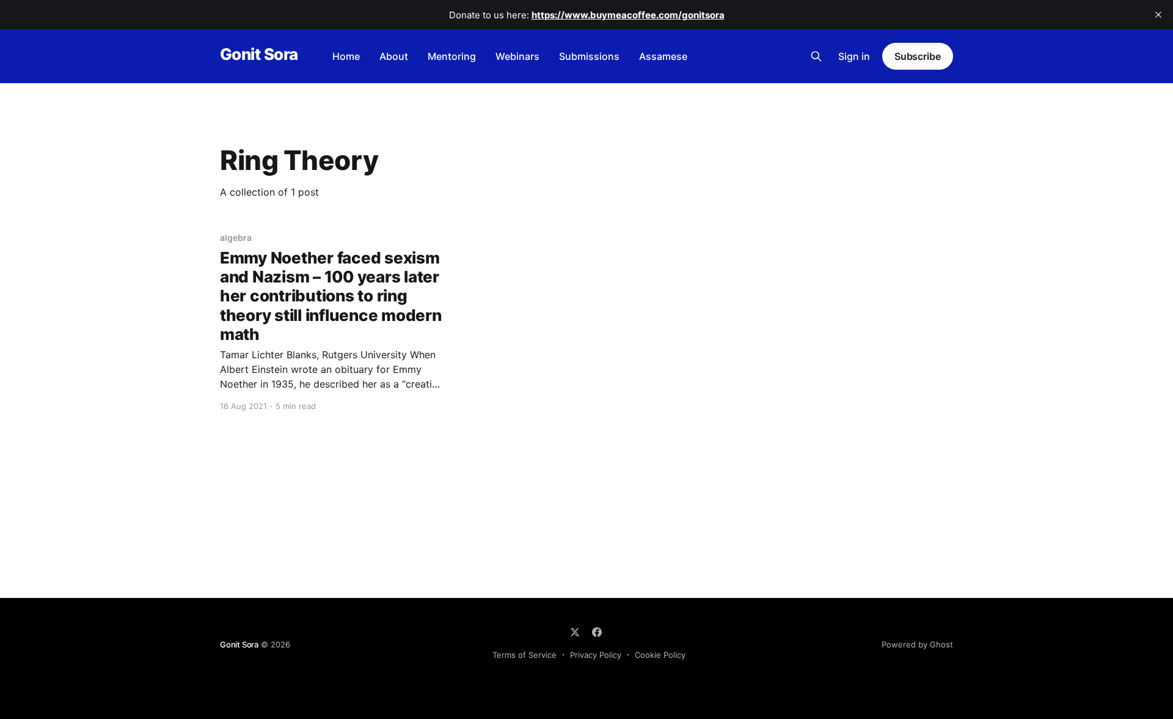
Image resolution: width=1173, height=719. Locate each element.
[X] (575, 632)
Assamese (663, 56)
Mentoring (452, 56)
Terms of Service (524, 655)
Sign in (854, 56)
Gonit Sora (259, 54)
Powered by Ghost (917, 644)
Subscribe (917, 56)
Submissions (589, 56)
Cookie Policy (660, 655)
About (393, 56)
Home (346, 56)
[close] (1158, 14)
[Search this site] (816, 56)
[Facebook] (597, 632)
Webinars (517, 56)
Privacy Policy (595, 655)
